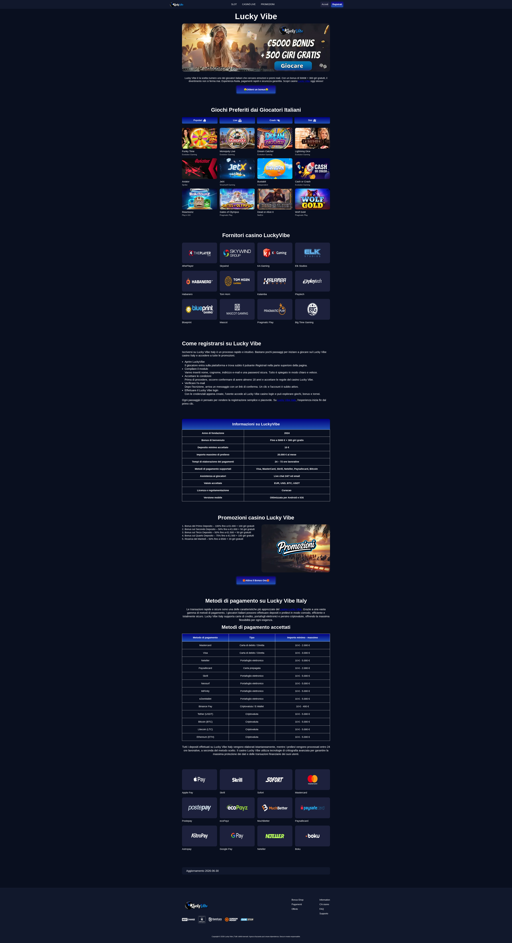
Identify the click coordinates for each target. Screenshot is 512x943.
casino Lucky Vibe (290, 609)
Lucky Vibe (304, 81)
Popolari (197, 120)
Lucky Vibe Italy (286, 400)
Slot (310, 120)
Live (235, 120)
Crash (273, 120)
